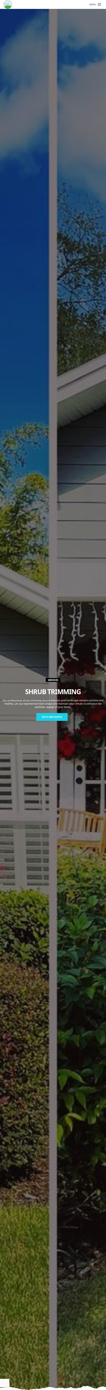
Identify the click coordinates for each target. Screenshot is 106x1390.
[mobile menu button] (99, 4)
